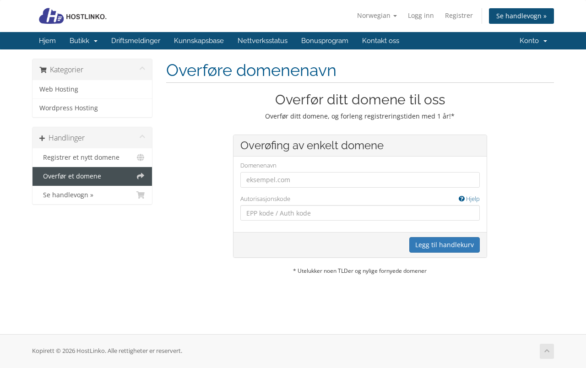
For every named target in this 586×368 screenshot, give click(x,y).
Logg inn (421, 15)
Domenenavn (258, 165)
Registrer (459, 15)
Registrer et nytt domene (79, 157)
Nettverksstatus (263, 41)
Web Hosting (58, 89)
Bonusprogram (324, 41)
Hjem (47, 41)
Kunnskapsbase (199, 41)
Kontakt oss (380, 41)
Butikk (81, 41)
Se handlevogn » (521, 15)
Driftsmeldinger (135, 41)
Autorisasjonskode (360, 199)
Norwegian (374, 15)
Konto (531, 41)
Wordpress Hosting (68, 108)
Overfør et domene (70, 176)
